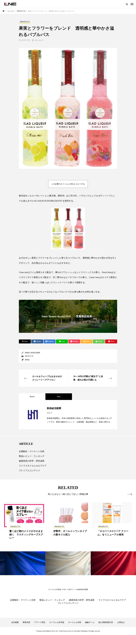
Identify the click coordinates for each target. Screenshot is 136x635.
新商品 (27, 360)
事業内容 (26, 622)
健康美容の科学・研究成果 (31, 461)
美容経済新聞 (35, 353)
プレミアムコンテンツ (29, 470)
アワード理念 (39, 622)
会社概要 (15, 622)
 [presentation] (129, 494)
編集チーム (89, 622)
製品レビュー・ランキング (31, 456)
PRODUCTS (29, 356)
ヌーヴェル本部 (74, 622)
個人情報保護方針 (105, 622)
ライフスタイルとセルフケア (32, 466)
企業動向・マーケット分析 (31, 451)
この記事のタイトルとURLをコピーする (68, 184)
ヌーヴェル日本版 (56, 622)
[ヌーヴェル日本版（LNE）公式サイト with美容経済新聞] (10, 4)
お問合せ (121, 622)
